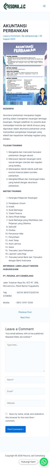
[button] (44, 462)
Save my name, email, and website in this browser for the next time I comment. (24, 417)
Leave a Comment (11, 36)
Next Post (25, 317)
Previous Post (25, 312)
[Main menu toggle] (44, 6)
